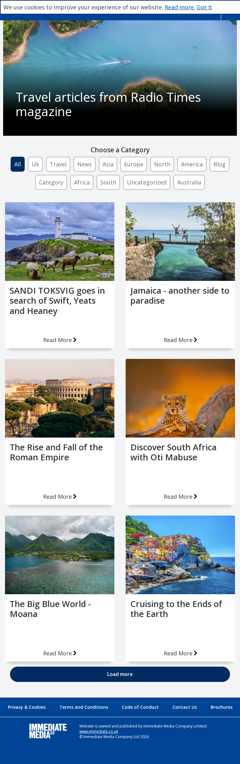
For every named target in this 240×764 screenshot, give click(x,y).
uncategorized (147, 182)
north (162, 164)
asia (107, 164)
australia (189, 182)
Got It (204, 7)
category (51, 182)
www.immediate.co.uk (98, 731)
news (84, 164)
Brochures (221, 707)
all (17, 164)
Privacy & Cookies (27, 707)
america (192, 164)
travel (58, 164)
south (108, 182)
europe (133, 164)
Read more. (180, 7)
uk (35, 164)
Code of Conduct (140, 707)
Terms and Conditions (83, 707)
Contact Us (184, 707)
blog (219, 164)
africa (82, 182)
